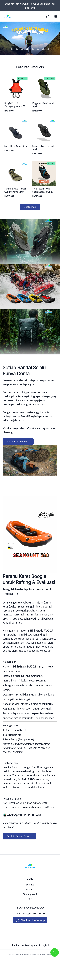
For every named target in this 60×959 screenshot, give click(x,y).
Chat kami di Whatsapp (33, 920)
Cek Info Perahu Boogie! (19, 836)
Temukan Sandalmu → (18, 441)
